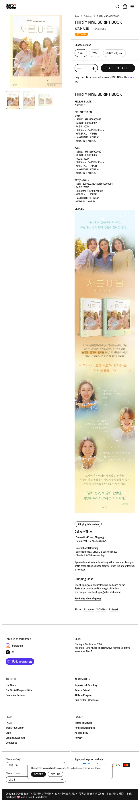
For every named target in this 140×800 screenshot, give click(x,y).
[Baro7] (59, 6)
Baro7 (27, 793)
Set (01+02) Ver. (114, 53)
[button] (117, 7)
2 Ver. (95, 53)
